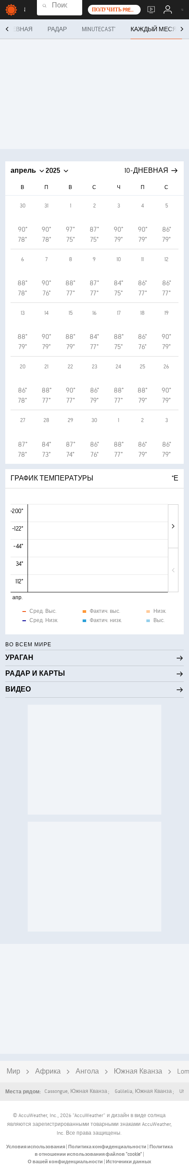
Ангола (87, 1071)
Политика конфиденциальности (107, 1147)
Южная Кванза (138, 1071)
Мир (13, 1071)
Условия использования (36, 1147)
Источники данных (128, 1162)
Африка (48, 1071)
